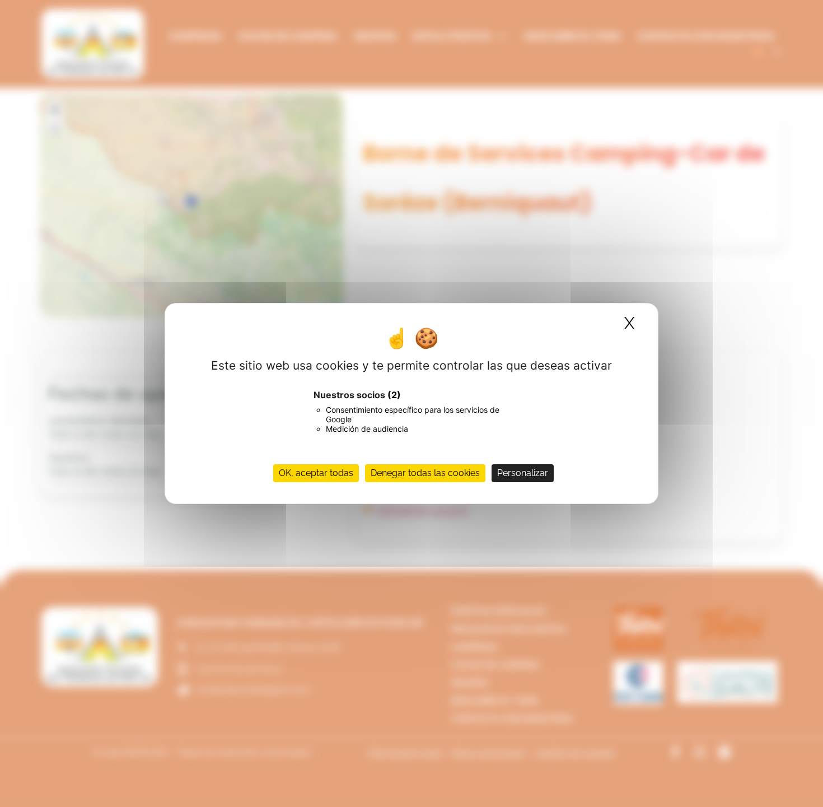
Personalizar (522, 473)
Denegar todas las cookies (425, 473)
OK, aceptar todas (316, 473)
